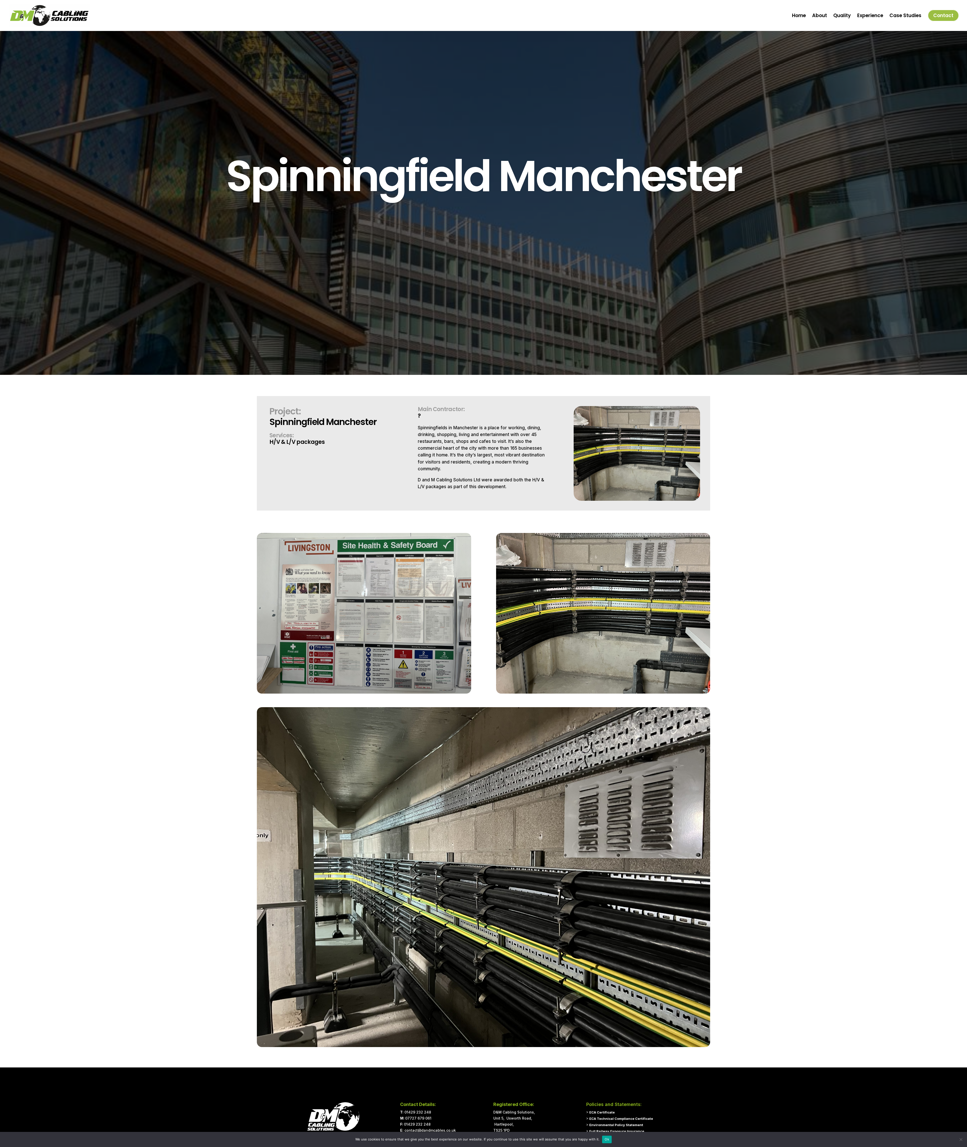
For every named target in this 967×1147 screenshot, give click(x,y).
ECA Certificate (602, 1112)
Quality (842, 16)
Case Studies (905, 16)
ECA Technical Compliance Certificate (621, 1119)
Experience (870, 16)
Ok (607, 1139)
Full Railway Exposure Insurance (616, 1131)
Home (799, 16)
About (819, 16)
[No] (960, 1139)
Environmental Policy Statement (616, 1125)
